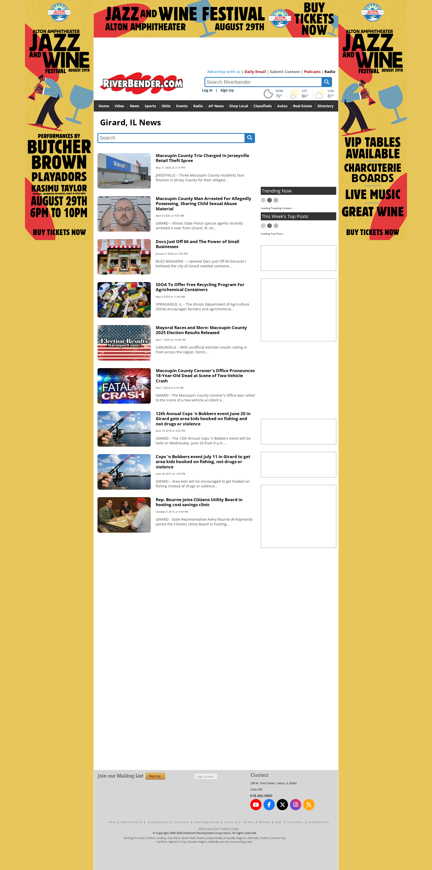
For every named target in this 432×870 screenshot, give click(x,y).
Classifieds (263, 106)
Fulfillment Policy (318, 822)
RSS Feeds (264, 822)
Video (119, 106)
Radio (329, 71)
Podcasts (312, 71)
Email (210, 776)
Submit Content (285, 71)
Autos (282, 106)
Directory (326, 106)
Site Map (248, 822)
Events (182, 106)
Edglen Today (230, 828)
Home (103, 106)
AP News (216, 106)
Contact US (231, 822)
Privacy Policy (295, 822)
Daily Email (255, 71)
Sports (150, 106)
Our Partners (182, 822)
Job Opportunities (158, 822)
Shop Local (238, 106)
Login (200, 776)
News (134, 106)
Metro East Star (208, 828)
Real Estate (302, 106)
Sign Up (227, 90)
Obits (166, 106)
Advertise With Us (131, 822)
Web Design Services (207, 822)
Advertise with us (223, 71)
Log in (207, 90)
